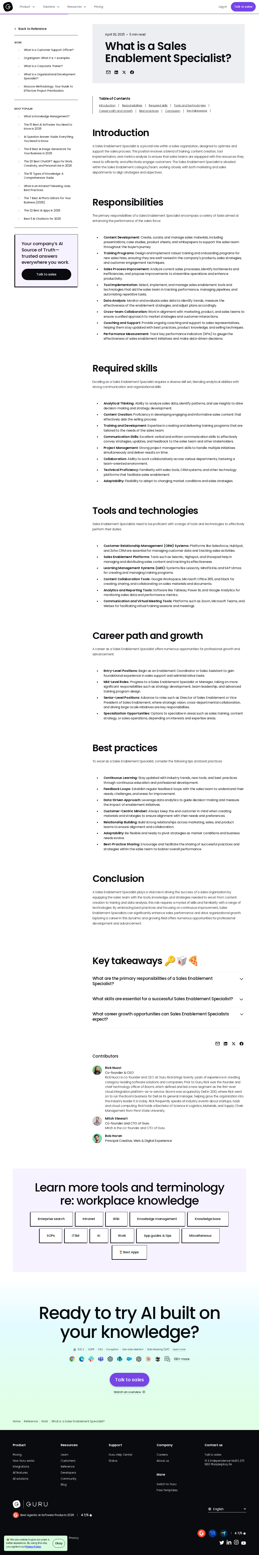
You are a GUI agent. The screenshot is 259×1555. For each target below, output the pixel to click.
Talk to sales (243, 7)
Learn (64, 1455)
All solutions (20, 1479)
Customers (68, 1461)
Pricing (98, 7)
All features (20, 1473)
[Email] (108, 72)
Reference (31, 1421)
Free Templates (167, 1490)
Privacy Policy (33, 1546)
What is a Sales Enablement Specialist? (78, 1421)
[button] (27, 7)
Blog (64, 1485)
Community (68, 1479)
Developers (68, 1473)
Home (17, 1421)
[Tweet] (124, 72)
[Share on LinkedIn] (116, 72)
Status (113, 1461)
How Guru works (23, 1461)
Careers (162, 1455)
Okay (58, 1543)
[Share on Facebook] (132, 72)
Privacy (73, 1538)
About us (163, 1461)
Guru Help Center (120, 1455)
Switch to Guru (166, 1484)
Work (44, 1421)
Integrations (21, 1467)
